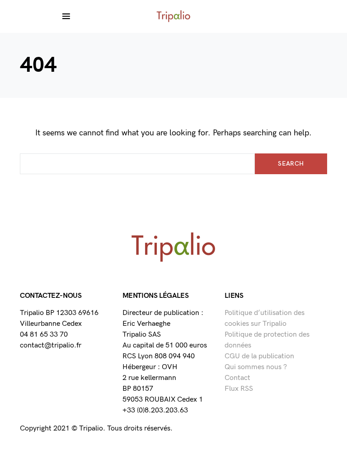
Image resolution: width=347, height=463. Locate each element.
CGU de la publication (259, 356)
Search (291, 163)
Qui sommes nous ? (256, 367)
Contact (237, 378)
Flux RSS (239, 388)
